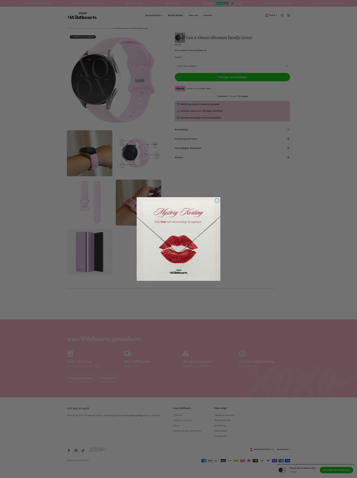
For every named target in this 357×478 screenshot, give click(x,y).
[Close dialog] (217, 200)
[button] (178, 239)
